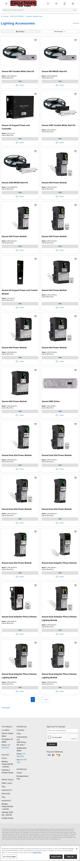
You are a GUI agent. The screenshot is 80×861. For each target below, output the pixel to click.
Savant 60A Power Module (54, 290)
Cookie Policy (37, 852)
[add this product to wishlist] (35, 40)
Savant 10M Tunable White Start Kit (58, 125)
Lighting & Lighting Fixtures (34, 16)
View (20, 81)
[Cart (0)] (72, 3)
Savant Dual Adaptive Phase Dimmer (59, 563)
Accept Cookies (56, 856)
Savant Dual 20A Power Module (17, 455)
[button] (6, 3)
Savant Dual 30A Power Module (17, 563)
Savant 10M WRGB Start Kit (15, 183)
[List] (47, 3)
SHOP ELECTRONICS (17, 16)
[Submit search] (74, 10)
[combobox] (59, 31)
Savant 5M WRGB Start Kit (54, 71)
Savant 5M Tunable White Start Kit (18, 71)
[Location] (56, 3)
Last (46, 699)
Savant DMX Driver (51, 401)
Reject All (70, 856)
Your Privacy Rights (9, 856)
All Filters (21, 31)
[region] (40, 853)
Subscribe (52, 744)
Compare (21, 85)
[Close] (76, 848)
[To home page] (23, 4)
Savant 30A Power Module (54, 183)
